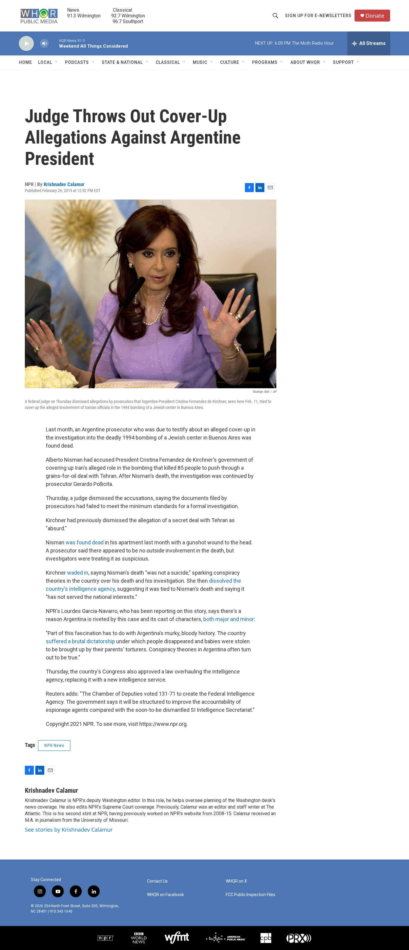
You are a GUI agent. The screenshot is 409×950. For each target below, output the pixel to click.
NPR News (54, 745)
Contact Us (157, 881)
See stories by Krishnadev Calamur (69, 829)
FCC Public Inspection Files (250, 894)
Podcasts (77, 62)
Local (45, 62)
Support (343, 62)
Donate (375, 16)
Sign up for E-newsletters (318, 15)
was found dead (85, 542)
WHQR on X (236, 881)
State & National (122, 62)
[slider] (54, 43)
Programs (265, 62)
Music (200, 62)
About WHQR (305, 62)
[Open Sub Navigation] (56, 62)
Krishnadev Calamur (64, 184)
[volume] (44, 43)
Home (25, 62)
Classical (168, 62)
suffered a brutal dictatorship (80, 641)
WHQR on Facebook (165, 894)
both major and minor (228, 619)
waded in (77, 573)
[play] (26, 43)
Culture (229, 62)
